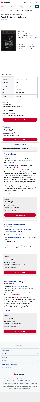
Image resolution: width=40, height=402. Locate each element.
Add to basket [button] (20, 120)
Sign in (31, 2)
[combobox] (22, 6)
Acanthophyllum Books (14, 237)
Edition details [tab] (7, 74)
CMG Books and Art (13, 165)
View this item (6, 108)
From (22, 46)
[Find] (37, 6)
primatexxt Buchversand (15, 293)
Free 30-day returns (20, 144)
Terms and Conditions (26, 380)
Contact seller (7, 193)
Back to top (20, 345)
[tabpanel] (19, 87)
